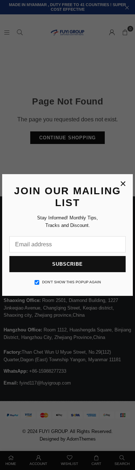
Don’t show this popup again (71, 282)
